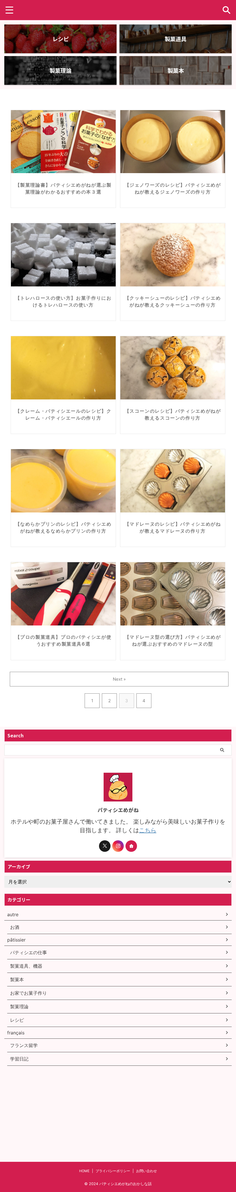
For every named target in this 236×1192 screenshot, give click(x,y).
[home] (131, 846)
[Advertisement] (47, 1105)
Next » (119, 679)
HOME (84, 1171)
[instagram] (118, 846)
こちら (147, 830)
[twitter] (105, 846)
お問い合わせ (146, 1171)
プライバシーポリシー (113, 1171)
